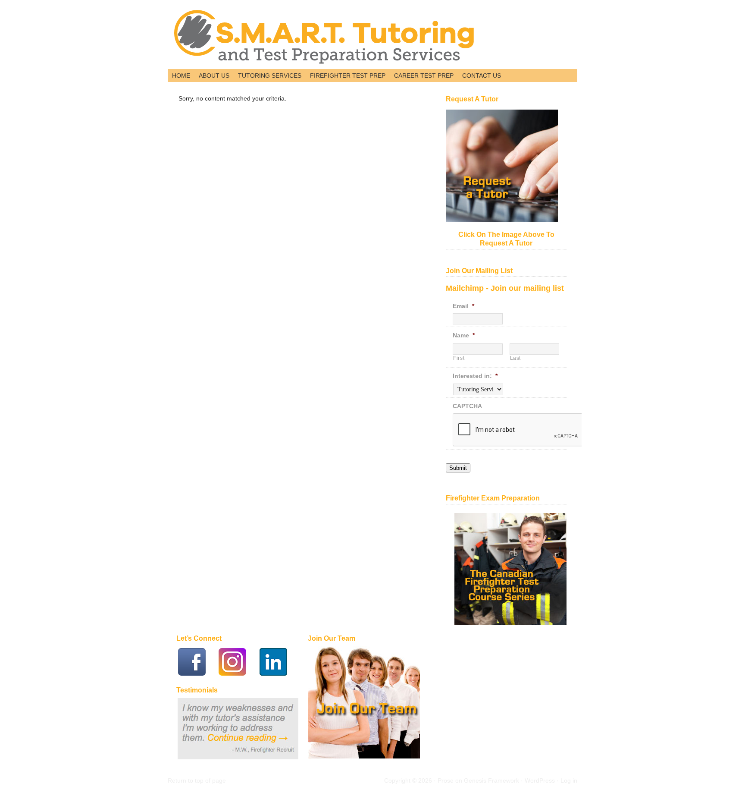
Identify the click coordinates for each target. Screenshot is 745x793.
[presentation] (518, 430)
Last (515, 358)
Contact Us (479, 76)
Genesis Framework (491, 780)
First (458, 358)
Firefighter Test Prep (345, 76)
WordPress (540, 780)
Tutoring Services (267, 76)
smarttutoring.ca (267, 36)
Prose (446, 780)
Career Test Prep (422, 76)
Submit (458, 468)
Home (181, 75)
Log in (568, 780)
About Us (211, 76)
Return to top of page (197, 780)
